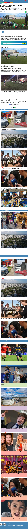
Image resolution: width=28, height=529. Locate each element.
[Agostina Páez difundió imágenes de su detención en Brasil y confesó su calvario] (14, 178)
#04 (1, 170)
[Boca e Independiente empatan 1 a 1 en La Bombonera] (14, 352)
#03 (1, 150)
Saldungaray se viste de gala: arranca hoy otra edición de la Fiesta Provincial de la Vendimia (13, 318)
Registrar (24, 43)
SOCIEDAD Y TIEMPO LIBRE (5, 477)
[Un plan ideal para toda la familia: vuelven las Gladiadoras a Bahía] (14, 464)
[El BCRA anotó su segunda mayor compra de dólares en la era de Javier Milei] (14, 419)
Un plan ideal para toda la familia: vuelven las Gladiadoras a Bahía (10, 473)
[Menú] (0, 0)
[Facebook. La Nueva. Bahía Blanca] (1, 524)
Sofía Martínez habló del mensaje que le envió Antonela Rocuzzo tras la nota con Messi (13, 451)
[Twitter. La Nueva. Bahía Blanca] (2, 524)
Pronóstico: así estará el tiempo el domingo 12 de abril (8, 248)
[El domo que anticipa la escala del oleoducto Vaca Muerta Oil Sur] (14, 397)
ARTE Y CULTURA (3, 432)
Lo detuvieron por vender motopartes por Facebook (8, 129)
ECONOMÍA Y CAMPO (4, 387)
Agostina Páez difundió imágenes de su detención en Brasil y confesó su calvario (12, 188)
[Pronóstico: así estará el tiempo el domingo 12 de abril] (14, 139)
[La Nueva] (4, 0)
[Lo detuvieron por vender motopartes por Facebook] (14, 119)
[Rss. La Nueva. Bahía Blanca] (5, 524)
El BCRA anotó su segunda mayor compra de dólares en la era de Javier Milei (12, 428)
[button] (23, 12)
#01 (1, 111)
